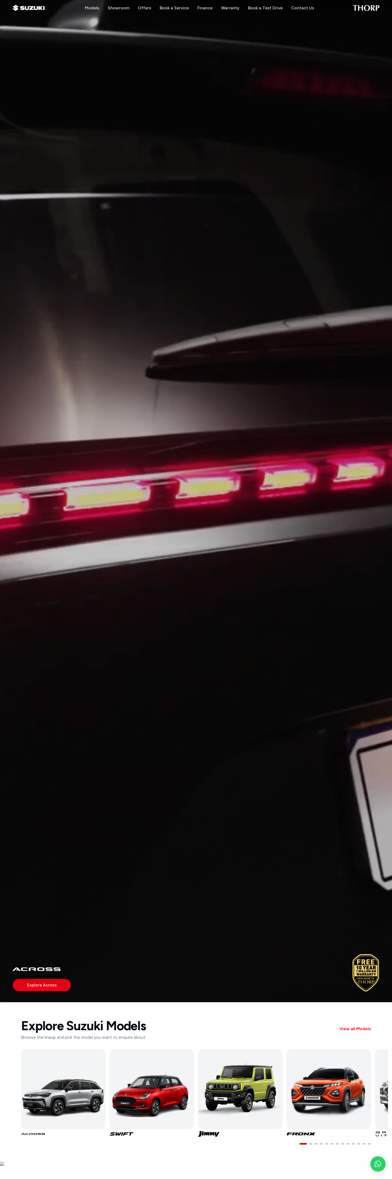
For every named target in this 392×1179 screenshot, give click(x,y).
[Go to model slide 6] (332, 1144)
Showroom (118, 7)
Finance (205, 7)
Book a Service (174, 7)
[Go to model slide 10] (353, 1144)
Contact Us (302, 7)
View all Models (355, 1028)
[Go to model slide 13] (369, 1144)
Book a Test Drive (265, 7)
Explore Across (42, 985)
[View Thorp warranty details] (366, 972)
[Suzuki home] (29, 8)
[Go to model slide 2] (310, 1144)
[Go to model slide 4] (321, 1144)
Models (92, 7)
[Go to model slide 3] (316, 1144)
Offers (144, 7)
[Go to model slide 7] (337, 1144)
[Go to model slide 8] (342, 1144)
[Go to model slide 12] (364, 1144)
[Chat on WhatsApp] (378, 1164)
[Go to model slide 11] (358, 1144)
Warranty (230, 7)
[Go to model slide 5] (326, 1144)
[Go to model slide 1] (303, 1144)
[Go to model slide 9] (348, 1144)
